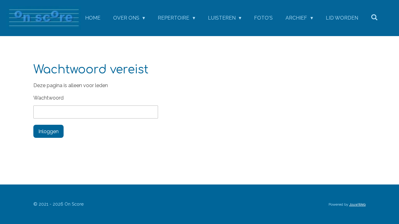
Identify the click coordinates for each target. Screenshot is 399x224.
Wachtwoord (48, 98)
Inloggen (48, 131)
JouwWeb (357, 204)
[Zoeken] (374, 17)
